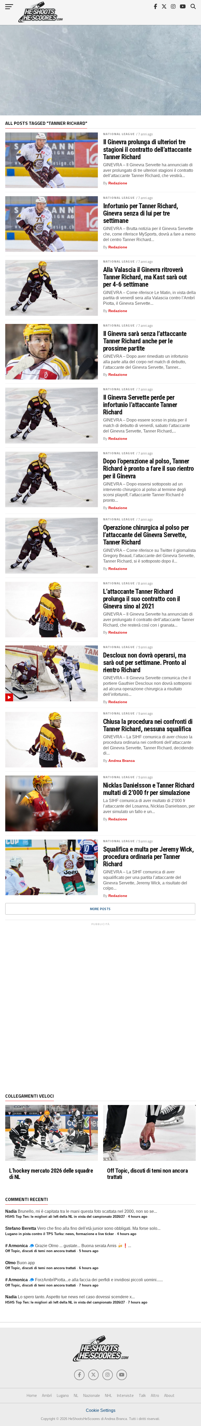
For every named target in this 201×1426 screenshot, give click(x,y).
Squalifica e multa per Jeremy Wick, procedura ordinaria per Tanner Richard (148, 857)
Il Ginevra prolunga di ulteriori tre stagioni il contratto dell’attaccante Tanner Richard (147, 149)
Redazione (117, 183)
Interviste (125, 1395)
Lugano (63, 1395)
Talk (142, 1395)
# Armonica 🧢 (19, 1245)
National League (119, 133)
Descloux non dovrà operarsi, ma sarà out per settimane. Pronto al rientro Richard (144, 662)
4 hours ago (137, 1217)
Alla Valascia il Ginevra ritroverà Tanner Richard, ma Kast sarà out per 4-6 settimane (145, 277)
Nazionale (91, 1395)
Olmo (10, 1263)
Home (32, 1395)
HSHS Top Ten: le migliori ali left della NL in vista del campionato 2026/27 (65, 1217)
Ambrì (47, 1395)
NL (76, 1395)
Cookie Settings (100, 1410)
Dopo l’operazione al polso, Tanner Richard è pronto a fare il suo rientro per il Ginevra (148, 468)
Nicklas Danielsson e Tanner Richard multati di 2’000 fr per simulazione (148, 789)
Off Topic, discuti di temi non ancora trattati (147, 1173)
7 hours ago (88, 1285)
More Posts (100, 908)
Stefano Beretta (20, 1228)
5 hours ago (88, 1251)
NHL (108, 1395)
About (169, 1395)
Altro (155, 1395)
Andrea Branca (121, 761)
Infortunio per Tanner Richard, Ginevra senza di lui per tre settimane (140, 213)
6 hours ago (88, 1268)
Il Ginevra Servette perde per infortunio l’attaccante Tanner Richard (140, 405)
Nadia (11, 1211)
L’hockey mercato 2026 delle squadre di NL (51, 1173)
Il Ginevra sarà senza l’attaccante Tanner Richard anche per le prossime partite (145, 341)
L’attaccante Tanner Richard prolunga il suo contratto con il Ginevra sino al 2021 (141, 599)
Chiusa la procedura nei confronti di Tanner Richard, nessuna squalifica (148, 725)
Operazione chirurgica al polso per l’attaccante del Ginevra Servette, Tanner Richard (146, 535)
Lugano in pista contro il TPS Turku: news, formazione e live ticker (59, 1234)
